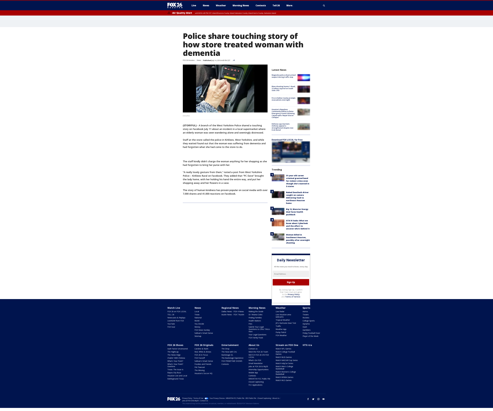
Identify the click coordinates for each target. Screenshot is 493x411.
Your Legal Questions (257, 334)
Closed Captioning (256, 382)
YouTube (171, 324)
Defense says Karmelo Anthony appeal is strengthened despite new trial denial (282, 127)
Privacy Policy (294, 294)
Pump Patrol (281, 332)
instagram (318, 399)
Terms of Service (292, 296)
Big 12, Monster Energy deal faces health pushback (297, 212)
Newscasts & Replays (176, 317)
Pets (250, 324)
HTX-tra (307, 345)
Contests (225, 364)
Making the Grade (256, 311)
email (323, 399)
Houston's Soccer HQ (203, 373)
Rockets (306, 317)
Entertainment (230, 345)
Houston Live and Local (177, 375)
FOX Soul (171, 327)
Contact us (253, 348)
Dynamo (306, 324)
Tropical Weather (283, 320)
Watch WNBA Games (284, 377)
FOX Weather (281, 335)
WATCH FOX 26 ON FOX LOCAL (259, 356)
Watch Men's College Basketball (284, 367)
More (289, 5)
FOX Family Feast (256, 337)
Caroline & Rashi (201, 348)
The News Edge (174, 355)
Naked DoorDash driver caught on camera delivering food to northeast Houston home (297, 197)
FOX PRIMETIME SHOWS (231, 361)
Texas (197, 314)
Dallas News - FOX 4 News (232, 311)
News (199, 60)
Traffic (278, 326)
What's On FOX (255, 360)
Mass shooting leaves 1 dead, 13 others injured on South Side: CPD (284, 88)
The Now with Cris (229, 352)
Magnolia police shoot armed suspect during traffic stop (284, 76)
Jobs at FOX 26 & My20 (258, 366)
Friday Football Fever (311, 333)
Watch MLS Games (284, 380)
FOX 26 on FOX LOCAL (176, 311)
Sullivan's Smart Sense (204, 333)
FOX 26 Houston (189, 60)
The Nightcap (173, 352)
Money (197, 327)
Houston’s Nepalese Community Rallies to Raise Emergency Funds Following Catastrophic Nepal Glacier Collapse (283, 113)
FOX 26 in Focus (201, 355)
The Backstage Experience (232, 358)
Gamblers (307, 330)
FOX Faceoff (200, 358)
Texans (306, 314)
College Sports (309, 320)
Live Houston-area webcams (283, 315)
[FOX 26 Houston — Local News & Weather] (175, 5)
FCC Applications (255, 385)
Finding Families (255, 317)
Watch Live (173, 307)
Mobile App (253, 372)
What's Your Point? (175, 361)
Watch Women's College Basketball (286, 373)
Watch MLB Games (284, 357)
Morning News (257, 307)
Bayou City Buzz (174, 372)
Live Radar (280, 311)
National (198, 317)
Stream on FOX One (287, 345)
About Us (254, 345)
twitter (313, 399)
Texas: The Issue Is (175, 369)
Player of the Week (310, 336)
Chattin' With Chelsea (176, 358)
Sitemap (198, 336)
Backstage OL (227, 355)
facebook (308, 399)
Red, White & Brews (203, 352)
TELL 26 (170, 314)
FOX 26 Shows (175, 345)
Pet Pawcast (200, 367)
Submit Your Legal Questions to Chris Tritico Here (259, 329)
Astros (305, 311)
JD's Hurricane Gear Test (286, 323)
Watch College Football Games (285, 353)
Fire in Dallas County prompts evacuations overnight (283, 99)
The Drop (225, 348)
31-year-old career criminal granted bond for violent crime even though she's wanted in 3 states (297, 181)
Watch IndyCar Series (284, 363)
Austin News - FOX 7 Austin (232, 314)
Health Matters (255, 320)
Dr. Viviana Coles (255, 314)
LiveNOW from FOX (175, 320)
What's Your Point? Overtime (175, 365)
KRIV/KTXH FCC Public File (259, 378)
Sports (306, 307)
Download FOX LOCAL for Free (287, 139)
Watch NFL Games (283, 348)
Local (197, 311)
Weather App (281, 329)
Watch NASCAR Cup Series (287, 360)
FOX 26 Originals (204, 345)
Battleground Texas (175, 378)
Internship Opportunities (259, 369)
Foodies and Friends (203, 364)
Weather (281, 307)
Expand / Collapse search (324, 5)
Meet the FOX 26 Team (258, 352)
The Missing (200, 370)
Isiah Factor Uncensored (177, 348)
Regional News (230, 307)
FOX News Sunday (202, 330)
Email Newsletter (256, 363)
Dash (305, 327)
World (197, 320)
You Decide (199, 324)
